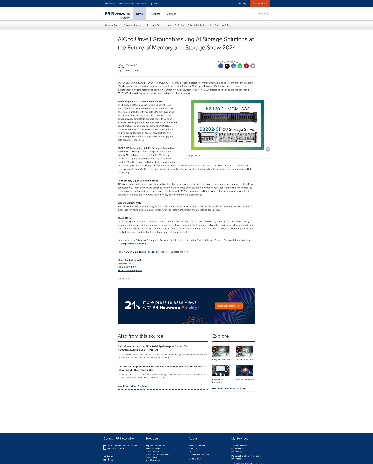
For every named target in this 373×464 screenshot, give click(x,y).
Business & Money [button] (133, 25)
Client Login (242, 3)
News (139, 14)
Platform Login (237, 448)
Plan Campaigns (153, 448)
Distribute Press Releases (157, 454)
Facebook (152, 252)
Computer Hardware (221, 359)
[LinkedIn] (105, 459)
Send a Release (260, 3)
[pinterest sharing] (246, 66)
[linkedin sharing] (233, 66)
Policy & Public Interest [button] (199, 25)
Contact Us (108, 456)
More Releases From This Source (133, 386)
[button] (227, 125)
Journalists (141, 3)
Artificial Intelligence (245, 379)
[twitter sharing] (227, 66)
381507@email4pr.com (130, 270)
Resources (110, 3)
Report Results (153, 457)
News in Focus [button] (112, 25)
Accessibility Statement (199, 454)
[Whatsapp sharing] (239, 66)
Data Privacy (236, 451)
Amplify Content (153, 460)
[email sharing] (252, 66)
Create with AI (152, 451)
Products (155, 14)
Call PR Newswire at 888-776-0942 (122, 445)
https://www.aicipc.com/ (134, 243)
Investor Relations (126, 3)
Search (261, 13)
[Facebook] (108, 459)
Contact (171, 14)
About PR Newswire (198, 445)
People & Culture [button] (223, 25)
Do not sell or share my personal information (246, 457)
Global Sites (194, 458)
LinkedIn (137, 252)
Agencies (153, 3)
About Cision (194, 448)
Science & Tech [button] (154, 25)
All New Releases (239, 445)
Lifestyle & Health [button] (175, 25)
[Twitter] (112, 459)
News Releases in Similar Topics (227, 388)
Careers (192, 451)
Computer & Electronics (217, 381)
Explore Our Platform (155, 445)
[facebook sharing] (220, 66)
